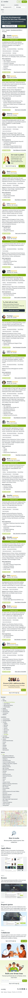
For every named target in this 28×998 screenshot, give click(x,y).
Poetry (4, 789)
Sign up (24, 1)
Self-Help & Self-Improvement (10, 799)
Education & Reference (8, 769)
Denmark (5, 748)
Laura (8, 351)
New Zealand (6, 737)
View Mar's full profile (21, 455)
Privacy (9, 992)
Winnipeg (6, 734)
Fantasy (5, 771)
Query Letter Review (7, 53)
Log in (19, 1)
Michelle (9, 537)
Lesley (9, 271)
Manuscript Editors (8, 705)
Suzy (8, 76)
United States (6, 719)
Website (4, 714)
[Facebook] (24, 989)
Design (4, 708)
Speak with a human (14, 310)
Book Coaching (21, 87)
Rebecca (9, 113)
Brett (8, 458)
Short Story (5, 800)
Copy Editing (20, 183)
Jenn (8, 643)
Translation (5, 713)
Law (4, 780)
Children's (5, 759)
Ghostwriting (6, 711)
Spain (4, 743)
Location (16, 5)
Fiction (4, 772)
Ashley (9, 237)
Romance (5, 793)
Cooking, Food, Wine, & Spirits (10, 763)
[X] (18, 989)
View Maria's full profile (20, 199)
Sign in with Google (9, 26)
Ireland (4, 739)
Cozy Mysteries (6, 765)
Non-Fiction (5, 786)
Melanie (9, 381)
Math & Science (6, 796)
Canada (4, 722)
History (4, 777)
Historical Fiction (7, 774)
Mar (8, 421)
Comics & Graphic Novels (9, 762)
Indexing (14, 53)
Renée (9, 606)
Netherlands (6, 750)
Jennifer (9, 495)
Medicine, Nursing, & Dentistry (10, 783)
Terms (5, 992)
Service (2, 5)
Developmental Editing (11, 87)
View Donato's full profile (20, 72)
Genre (2, 9)
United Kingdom (6, 720)
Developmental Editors (9, 702)
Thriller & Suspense (7, 802)
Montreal (6, 725)
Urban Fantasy (6, 803)
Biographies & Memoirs (8, 755)
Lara (8, 203)
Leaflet (14, 825)
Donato (9, 35)
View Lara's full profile (20, 233)
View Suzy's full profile (20, 109)
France (4, 742)
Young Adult (6, 805)
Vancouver (6, 729)
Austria (4, 746)
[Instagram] (20, 989)
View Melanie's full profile (20, 417)
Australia (5, 736)
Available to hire (6, 72)
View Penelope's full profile (19, 347)
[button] (3, 812)
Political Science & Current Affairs (11, 791)
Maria (8, 171)
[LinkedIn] (22, 989)
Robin (8, 575)
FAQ (2, 992)
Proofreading (15, 129)
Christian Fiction (7, 760)
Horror (4, 779)
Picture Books (6, 788)
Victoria (5, 731)
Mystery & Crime (7, 766)
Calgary (5, 723)
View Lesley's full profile (20, 297)
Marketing (5, 710)
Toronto (5, 728)
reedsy (5, 2)
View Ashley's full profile (20, 267)
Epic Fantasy (6, 768)
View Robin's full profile (20, 602)
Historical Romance (7, 776)
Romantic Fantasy (7, 794)
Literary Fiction (6, 782)
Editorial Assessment (7, 129)
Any (4, 699)
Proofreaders (7, 707)
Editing (4, 700)
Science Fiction (6, 797)
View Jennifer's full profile (19, 533)
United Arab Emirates (8, 740)
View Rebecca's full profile (19, 150)
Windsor (6, 733)
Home (3, 30)
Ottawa (5, 726)
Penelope (10, 316)
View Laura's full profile (20, 378)
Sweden (5, 745)
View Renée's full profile (20, 639)
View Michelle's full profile (19, 571)
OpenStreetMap (19, 825)
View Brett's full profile (20, 491)
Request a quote (14, 39)
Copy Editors (7, 703)
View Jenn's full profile (20, 671)
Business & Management (9, 757)
